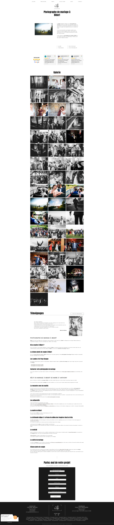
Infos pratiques (72, 46)
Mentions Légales (62, 524)
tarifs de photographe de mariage (53, 396)
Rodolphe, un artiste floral (49, 406)
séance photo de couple (38, 354)
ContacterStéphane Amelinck (32, 506)
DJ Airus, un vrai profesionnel (56, 442)
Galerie (59, 46)
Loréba (39, 424)
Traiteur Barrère (33, 435)
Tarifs (52, 1)
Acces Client (62, 1)
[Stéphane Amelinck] (57, 5)
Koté (71, 524)
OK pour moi (10, 522)
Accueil (33, 1)
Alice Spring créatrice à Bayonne (40, 405)
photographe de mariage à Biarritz (37, 365)
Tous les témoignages (77, 313)
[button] (83, 60)
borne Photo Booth (72, 432)
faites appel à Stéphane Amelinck (68, 371)
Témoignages (61, 47)
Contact (80, 1)
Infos (72, 1)
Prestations (43, 1)
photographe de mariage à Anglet (37, 364)
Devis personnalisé (73, 47)
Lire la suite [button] (46, 63)
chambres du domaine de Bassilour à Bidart (45, 403)
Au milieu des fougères (34, 419)
